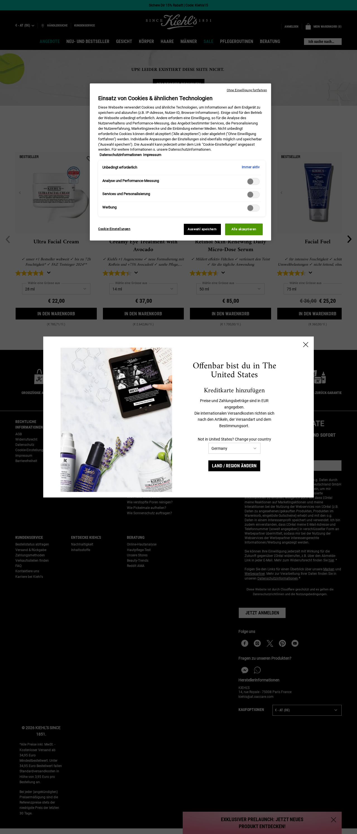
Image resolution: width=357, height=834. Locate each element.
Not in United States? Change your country (234, 439)
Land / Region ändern (234, 465)
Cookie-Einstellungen (114, 229)
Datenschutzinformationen (121, 155)
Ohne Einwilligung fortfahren (247, 90)
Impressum (152, 155)
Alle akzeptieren (243, 229)
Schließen (305, 344)
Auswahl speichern (202, 229)
